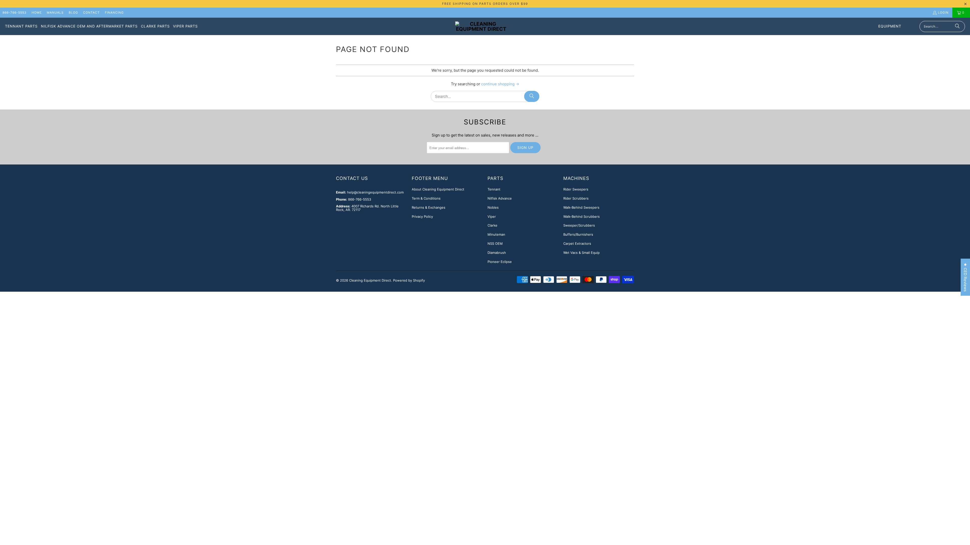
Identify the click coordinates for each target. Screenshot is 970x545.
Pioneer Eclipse (500, 262)
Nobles (493, 207)
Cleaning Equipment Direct (370, 280)
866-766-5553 (15, 12)
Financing (114, 12)
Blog (73, 12)
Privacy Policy (422, 216)
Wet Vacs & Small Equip (581, 253)
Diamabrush (497, 253)
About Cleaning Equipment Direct (438, 189)
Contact (91, 12)
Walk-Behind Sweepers (581, 207)
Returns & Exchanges (428, 207)
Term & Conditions (426, 198)
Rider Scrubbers (576, 198)
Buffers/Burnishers (578, 234)
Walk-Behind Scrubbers (581, 216)
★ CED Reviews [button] (965, 277)
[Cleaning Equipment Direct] (481, 26)
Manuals (55, 12)
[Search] (957, 26)
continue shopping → (500, 83)
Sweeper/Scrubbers (579, 225)
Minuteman (496, 234)
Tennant (494, 189)
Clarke (492, 225)
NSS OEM (495, 243)
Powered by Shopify (409, 280)
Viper (492, 216)
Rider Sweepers (575, 189)
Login (943, 12)
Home (37, 12)
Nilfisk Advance (500, 198)
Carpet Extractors (577, 243)
